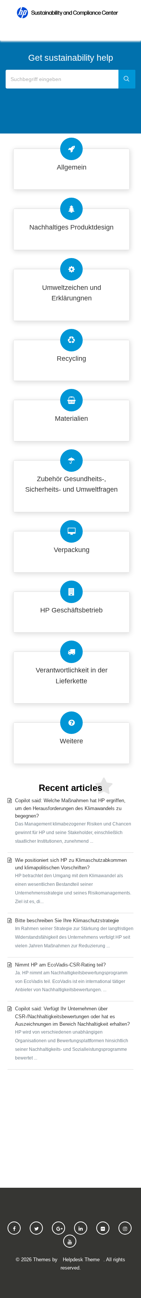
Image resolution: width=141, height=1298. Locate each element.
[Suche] (126, 79)
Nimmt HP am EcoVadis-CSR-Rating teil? (71, 977)
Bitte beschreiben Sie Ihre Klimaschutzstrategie (74, 933)
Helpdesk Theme (81, 1259)
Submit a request (70, 1126)
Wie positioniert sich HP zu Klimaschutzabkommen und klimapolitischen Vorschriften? (73, 880)
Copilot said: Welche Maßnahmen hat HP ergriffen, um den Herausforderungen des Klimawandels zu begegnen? (73, 821)
